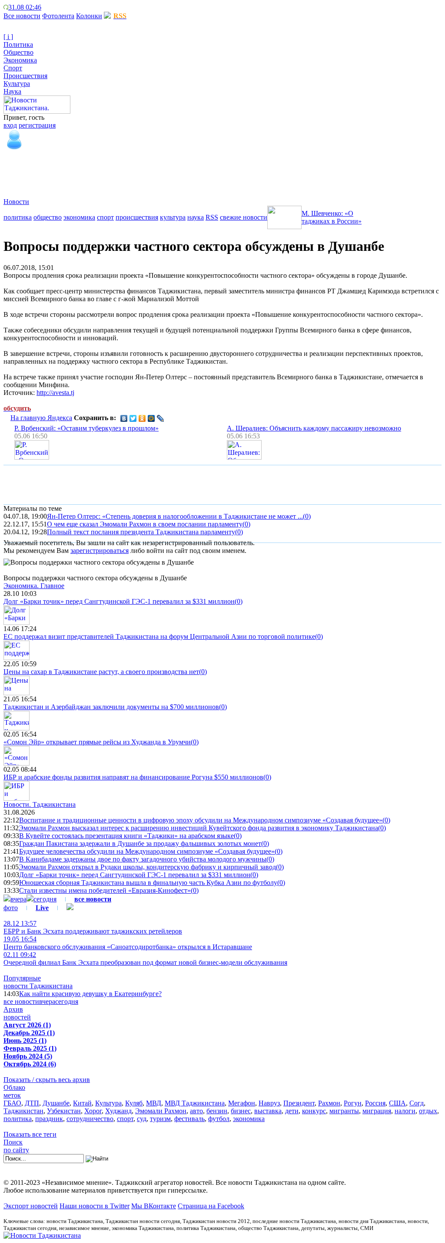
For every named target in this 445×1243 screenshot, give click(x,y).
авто (196, 1111)
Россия (375, 1103)
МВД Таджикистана (195, 1103)
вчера (18, 899)
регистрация (37, 125)
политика (17, 217)
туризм (160, 1118)
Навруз (269, 1103)
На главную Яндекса (41, 417)
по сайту (16, 1150)
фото (10, 907)
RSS (212, 217)
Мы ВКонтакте (153, 1206)
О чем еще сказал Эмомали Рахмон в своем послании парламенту (144, 524)
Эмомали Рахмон (160, 1111)
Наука (12, 91)
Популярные (22, 978)
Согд (416, 1103)
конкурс (314, 1111)
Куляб (134, 1103)
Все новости (21, 16)
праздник (49, 1118)
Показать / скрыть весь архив (46, 1079)
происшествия (137, 217)
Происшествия (25, 75)
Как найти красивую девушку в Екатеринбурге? (90, 993)
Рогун (353, 1103)
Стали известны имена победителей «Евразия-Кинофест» (105, 890)
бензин (216, 1111)
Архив (13, 1009)
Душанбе (56, 1103)
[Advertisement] (161, 170)
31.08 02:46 (24, 7)
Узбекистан (64, 1111)
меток (12, 1095)
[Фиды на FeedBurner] (59, 7)
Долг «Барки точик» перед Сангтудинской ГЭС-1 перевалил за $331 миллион (119, 601)
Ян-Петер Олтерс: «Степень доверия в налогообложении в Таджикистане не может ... (175, 516)
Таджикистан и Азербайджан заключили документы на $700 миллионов (111, 706)
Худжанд (118, 1111)
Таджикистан (23, 1111)
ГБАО (12, 1103)
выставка (268, 1111)
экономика (79, 217)
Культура (16, 83)
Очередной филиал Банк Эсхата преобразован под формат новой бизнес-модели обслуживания (145, 958)
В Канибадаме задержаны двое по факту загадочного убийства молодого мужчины (142, 859)
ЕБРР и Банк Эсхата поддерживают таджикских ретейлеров (92, 927)
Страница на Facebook (211, 1206)
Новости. (39, 804)
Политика (18, 44)
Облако (14, 1087)
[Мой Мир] (151, 418)
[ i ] (8, 36)
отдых (428, 1111)
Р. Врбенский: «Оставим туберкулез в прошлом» (86, 428)
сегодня (44, 899)
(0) (307, 516)
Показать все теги (29, 1134)
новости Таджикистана (38, 986)
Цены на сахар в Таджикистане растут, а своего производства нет (101, 671)
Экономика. (33, 585)
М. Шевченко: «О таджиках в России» (332, 217)
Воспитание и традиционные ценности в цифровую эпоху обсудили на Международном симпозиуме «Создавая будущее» (200, 820)
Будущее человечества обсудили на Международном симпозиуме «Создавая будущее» (147, 851)
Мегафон (241, 1103)
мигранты (344, 1111)
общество (47, 217)
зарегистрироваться (99, 550)
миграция (376, 1111)
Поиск (13, 1142)
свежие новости (243, 217)
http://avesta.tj (55, 392)
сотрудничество (89, 1118)
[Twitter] (133, 418)
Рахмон (329, 1103)
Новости (16, 201)
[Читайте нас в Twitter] (52, 7)
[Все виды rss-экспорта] (65, 7)
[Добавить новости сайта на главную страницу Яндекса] (45, 7)
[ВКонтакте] (124, 418)
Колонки (89, 16)
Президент (299, 1103)
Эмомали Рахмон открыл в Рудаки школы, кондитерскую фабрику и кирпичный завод (147, 867)
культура (173, 217)
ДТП (32, 1103)
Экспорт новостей (30, 1206)
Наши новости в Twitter (95, 1206)
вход (10, 125)
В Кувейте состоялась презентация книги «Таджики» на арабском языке (126, 835)
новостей (17, 1017)
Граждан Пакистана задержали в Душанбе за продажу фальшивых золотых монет (140, 843)
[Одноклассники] (142, 418)
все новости (21, 1001)
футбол (218, 1118)
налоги (405, 1111)
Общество (18, 52)
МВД (153, 1103)
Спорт (12, 68)
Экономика (20, 60)
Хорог (93, 1111)
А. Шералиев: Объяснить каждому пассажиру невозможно (314, 428)
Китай (82, 1103)
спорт (105, 217)
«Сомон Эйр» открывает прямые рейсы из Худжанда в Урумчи (97, 742)
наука (195, 217)
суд (141, 1118)
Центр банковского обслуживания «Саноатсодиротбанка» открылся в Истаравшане (127, 942)
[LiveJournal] (160, 418)
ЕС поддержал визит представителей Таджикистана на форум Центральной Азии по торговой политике (159, 636)
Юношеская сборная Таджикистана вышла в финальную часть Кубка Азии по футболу (148, 882)
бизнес (241, 1111)
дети (292, 1111)
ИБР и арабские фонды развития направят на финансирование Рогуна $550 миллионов (133, 777)
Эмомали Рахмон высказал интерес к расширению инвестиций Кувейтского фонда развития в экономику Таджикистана (198, 828)
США (397, 1103)
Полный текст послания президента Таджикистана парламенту (141, 532)
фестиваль (189, 1118)
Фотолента (58, 16)
